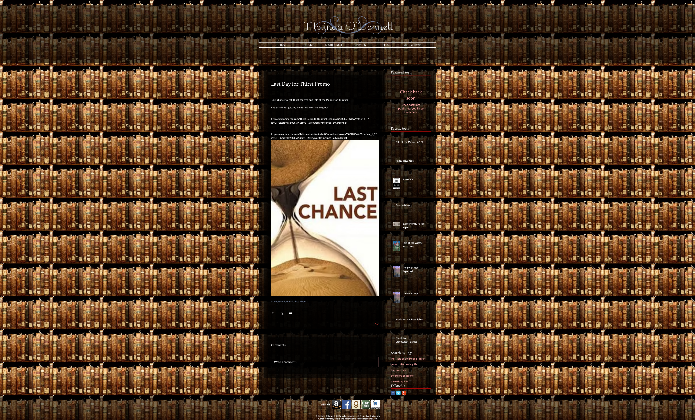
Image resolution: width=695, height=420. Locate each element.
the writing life (399, 381)
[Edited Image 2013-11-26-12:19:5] (336, 404)
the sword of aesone (402, 375)
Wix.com (376, 416)
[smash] (375, 404)
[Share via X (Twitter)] (281, 313)
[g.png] (356, 404)
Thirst (422, 358)
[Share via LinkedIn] (290, 313)
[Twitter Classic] (398, 393)
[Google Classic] (404, 393)
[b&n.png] (365, 404)
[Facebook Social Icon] (346, 404)
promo (394, 364)
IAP (393, 358)
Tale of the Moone (407, 358)
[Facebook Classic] (393, 393)
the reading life (408, 364)
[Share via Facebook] (273, 313)
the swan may (399, 370)
